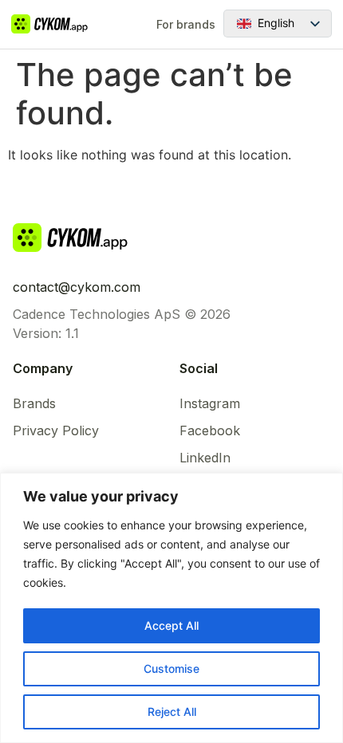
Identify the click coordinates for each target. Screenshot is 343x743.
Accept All (171, 625)
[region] (171, 608)
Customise (171, 668)
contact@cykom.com (76, 287)
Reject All (172, 711)
